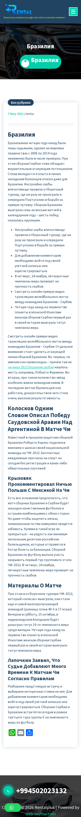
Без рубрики (20, 102)
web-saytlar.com (40, 813)
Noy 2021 (16, 113)
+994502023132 (41, 790)
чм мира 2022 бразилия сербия (31, 367)
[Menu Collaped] (73, 11)
